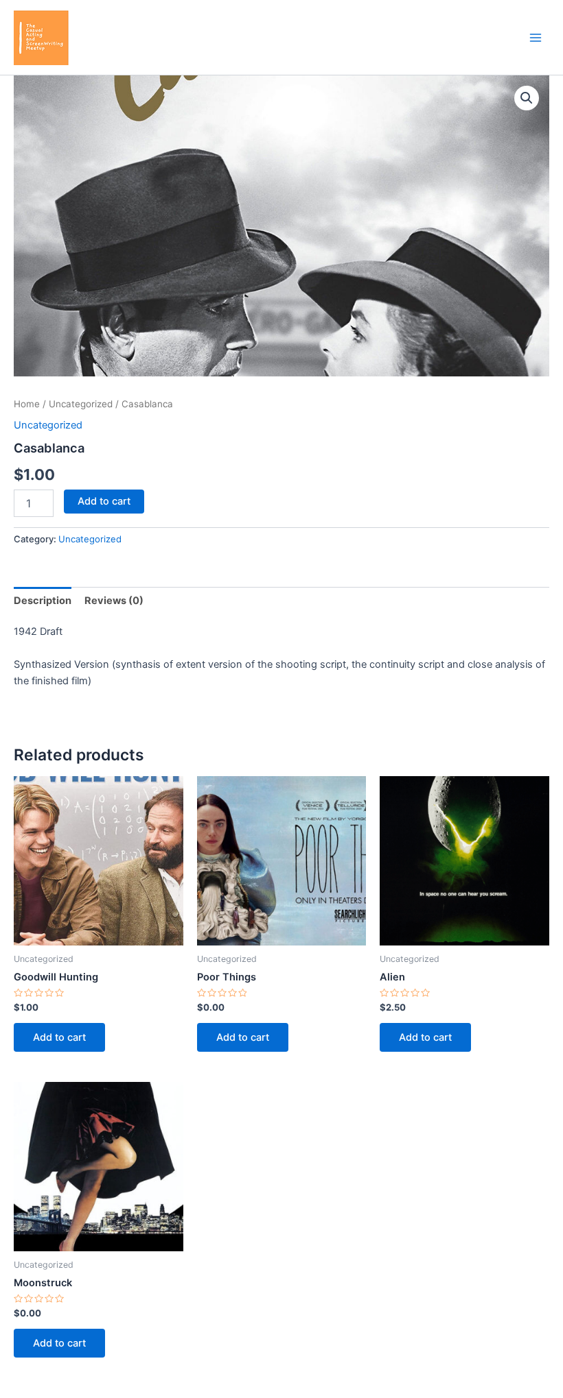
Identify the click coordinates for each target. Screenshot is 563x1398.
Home (27, 403)
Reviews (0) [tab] (113, 600)
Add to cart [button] (59, 1037)
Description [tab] (42, 600)
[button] (526, 98)
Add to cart (104, 501)
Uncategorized (81, 403)
